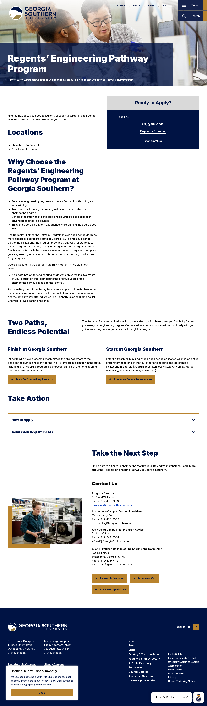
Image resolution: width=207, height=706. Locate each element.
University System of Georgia (183, 661)
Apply (121, 5)
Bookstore (135, 667)
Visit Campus (153, 141)
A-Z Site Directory (139, 663)
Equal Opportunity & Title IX (182, 658)
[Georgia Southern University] (32, 13)
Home (11, 79)
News (132, 641)
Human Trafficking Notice (181, 681)
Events (132, 645)
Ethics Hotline (175, 669)
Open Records (176, 673)
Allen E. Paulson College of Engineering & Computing (47, 79)
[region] (42, 683)
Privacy (172, 677)
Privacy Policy (48, 680)
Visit (136, 5)
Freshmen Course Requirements (133, 379)
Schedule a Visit (147, 578)
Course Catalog (138, 671)
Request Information (153, 131)
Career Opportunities (142, 680)
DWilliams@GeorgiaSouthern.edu (112, 505)
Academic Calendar (141, 676)
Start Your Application (113, 589)
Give (151, 5)
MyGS (166, 5)
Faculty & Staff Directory (144, 658)
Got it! (42, 692)
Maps (131, 649)
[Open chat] (198, 697)
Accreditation (175, 665)
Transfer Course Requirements (34, 379)
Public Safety (175, 654)
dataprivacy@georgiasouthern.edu (32, 684)
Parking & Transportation (144, 654)
